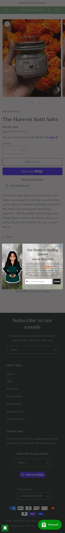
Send (57, 281)
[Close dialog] (60, 246)
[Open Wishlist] (5, 528)
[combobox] (27, 281)
